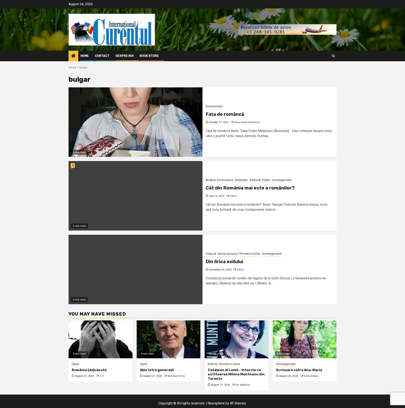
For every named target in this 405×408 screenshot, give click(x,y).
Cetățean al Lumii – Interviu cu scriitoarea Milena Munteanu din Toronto (236, 374)
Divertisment (214, 106)
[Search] (333, 56)
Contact (102, 56)
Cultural (211, 253)
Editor (233, 196)
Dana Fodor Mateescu (247, 122)
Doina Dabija (311, 376)
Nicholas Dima (176, 376)
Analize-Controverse (219, 180)
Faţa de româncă (225, 114)
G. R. (102, 376)
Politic (266, 180)
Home (84, 56)
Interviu (213, 364)
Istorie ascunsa (228, 253)
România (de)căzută (89, 370)
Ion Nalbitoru (243, 384)
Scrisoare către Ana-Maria (299, 370)
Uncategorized (282, 180)
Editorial (255, 180)
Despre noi (125, 56)
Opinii (75, 364)
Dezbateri (241, 180)
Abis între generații (157, 370)
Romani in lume (249, 253)
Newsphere (216, 403)
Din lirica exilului (224, 261)
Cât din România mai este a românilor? (250, 188)
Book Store (149, 56)
